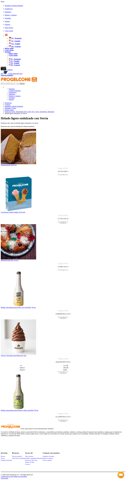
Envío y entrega (47, 460)
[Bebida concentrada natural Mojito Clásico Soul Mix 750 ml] (18, 409)
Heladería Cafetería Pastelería (14, 5)
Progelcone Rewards (6, 460)
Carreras (27, 464)
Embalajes (8, 12)
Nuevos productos (17, 456)
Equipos (7, 21)
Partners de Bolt (29, 462)
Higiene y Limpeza (11, 15)
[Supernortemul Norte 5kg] (18, 164)
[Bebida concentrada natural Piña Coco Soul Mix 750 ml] (18, 306)
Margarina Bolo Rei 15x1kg (9, 260)
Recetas (3, 456)
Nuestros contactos (48, 458)
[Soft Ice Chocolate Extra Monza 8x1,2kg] (18, 354)
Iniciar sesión (9, 28)
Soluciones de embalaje (18, 458)
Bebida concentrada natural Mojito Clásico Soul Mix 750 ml (19, 410)
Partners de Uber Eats (31, 460)
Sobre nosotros (29, 456)
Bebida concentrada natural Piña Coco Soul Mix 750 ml (18, 307)
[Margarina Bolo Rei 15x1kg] (18, 259)
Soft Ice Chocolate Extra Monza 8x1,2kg (13, 355)
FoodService (9, 9)
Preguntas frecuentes (48, 456)
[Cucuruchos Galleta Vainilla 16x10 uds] (18, 211)
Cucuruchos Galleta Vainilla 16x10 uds (13, 212)
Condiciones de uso (7, 476)
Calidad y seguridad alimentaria (34, 458)
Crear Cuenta (9, 31)
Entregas (7, 24)
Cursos (3, 458)
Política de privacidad (20, 476)
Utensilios (8, 18)
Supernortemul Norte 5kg (9, 165)
